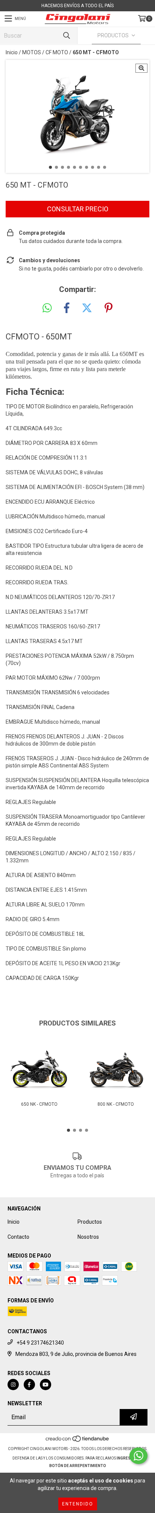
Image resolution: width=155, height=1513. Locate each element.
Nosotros (88, 1237)
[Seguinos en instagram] (13, 1384)
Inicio (12, 52)
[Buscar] (66, 35)
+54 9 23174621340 (40, 1343)
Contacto (18, 1237)
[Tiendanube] (78, 1441)
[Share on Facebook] (66, 308)
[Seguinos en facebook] (29, 1384)
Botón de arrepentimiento (77, 1466)
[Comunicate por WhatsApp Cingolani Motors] (138, 1455)
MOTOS (31, 52)
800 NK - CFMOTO (115, 1104)
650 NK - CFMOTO (39, 1104)
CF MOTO (57, 52)
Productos (90, 1222)
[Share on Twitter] (87, 308)
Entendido (77, 1504)
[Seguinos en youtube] (45, 1384)
